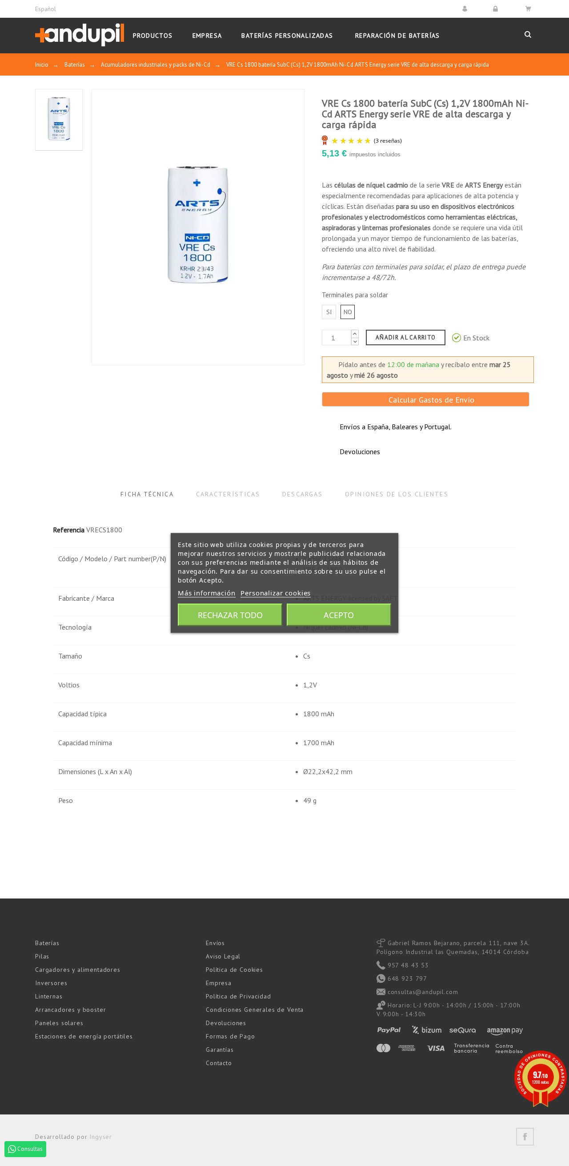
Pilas (42, 956)
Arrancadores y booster (70, 1010)
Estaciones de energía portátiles (84, 1036)
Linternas (49, 996)
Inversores (51, 983)
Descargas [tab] (302, 494)
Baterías (47, 943)
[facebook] (525, 1137)
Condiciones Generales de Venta (255, 1010)
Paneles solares (59, 1023)
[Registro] (497, 8)
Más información (207, 592)
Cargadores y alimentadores (77, 970)
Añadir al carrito (406, 337)
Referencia (68, 529)
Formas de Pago (230, 1036)
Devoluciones (226, 1023)
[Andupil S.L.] (79, 35)
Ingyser (100, 1137)
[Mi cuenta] (466, 8)
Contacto (219, 1063)
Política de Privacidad (238, 996)
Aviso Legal (223, 956)
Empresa (219, 983)
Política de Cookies (234, 970)
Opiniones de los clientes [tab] (397, 494)
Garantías (220, 1050)
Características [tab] (228, 494)
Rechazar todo (230, 615)
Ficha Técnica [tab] (146, 494)
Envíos (215, 943)
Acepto (339, 615)
